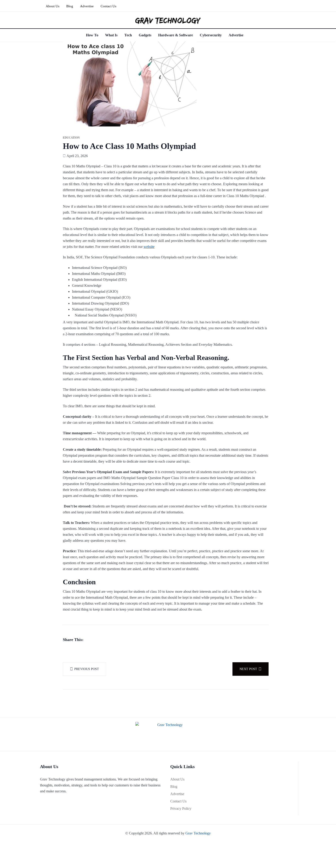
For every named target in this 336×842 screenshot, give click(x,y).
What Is (111, 35)
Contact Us (108, 6)
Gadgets (145, 35)
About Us (52, 6)
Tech (128, 35)
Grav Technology (198, 833)
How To (92, 35)
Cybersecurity (211, 35)
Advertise (87, 6)
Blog (69, 6)
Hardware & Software (175, 35)
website (149, 247)
